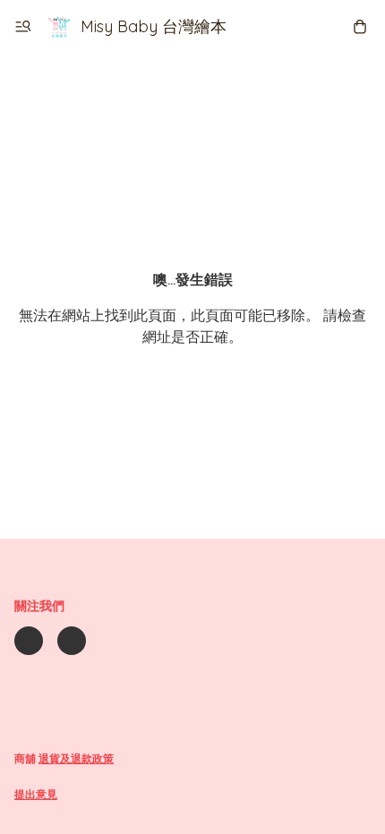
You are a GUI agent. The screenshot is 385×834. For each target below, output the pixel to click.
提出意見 (35, 794)
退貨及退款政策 (76, 758)
